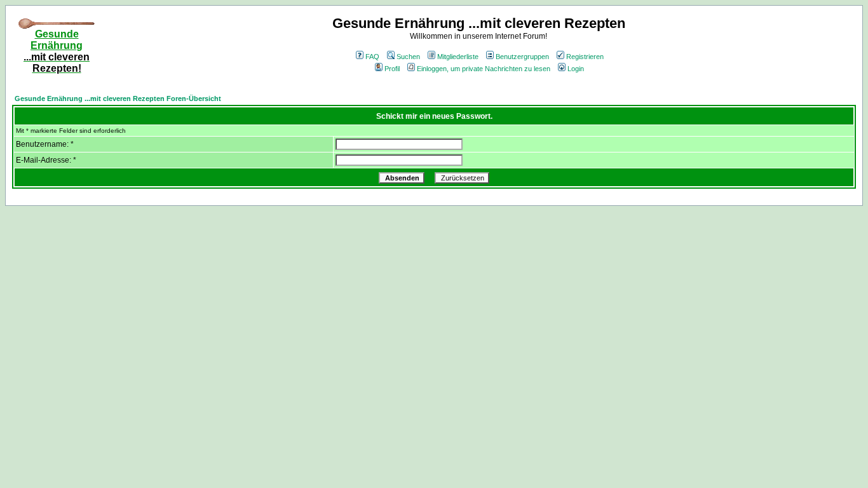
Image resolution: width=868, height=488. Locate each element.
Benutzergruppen (522, 56)
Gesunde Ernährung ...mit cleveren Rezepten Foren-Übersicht (118, 98)
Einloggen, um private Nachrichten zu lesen (483, 68)
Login (575, 68)
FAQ (372, 56)
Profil (392, 68)
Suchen (408, 56)
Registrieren (585, 56)
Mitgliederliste (457, 56)
